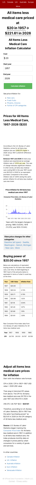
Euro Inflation (12, 467)
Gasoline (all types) (12, 242)
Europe (31, 2)
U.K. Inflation (12, 460)
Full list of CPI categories (16, 105)
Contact (12, 481)
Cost (5, 54)
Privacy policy (22, 481)
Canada (10, 2)
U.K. (16, 2)
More (18, 6)
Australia (23, 2)
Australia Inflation (13, 464)
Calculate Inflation (18, 86)
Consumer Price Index (12, 431)
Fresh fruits (11, 100)
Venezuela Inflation (14, 470)
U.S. (4, 2)
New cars (10, 98)
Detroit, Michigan (23, 245)
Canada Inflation (13, 457)
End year (6, 74)
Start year (7, 64)
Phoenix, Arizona (13, 103)
